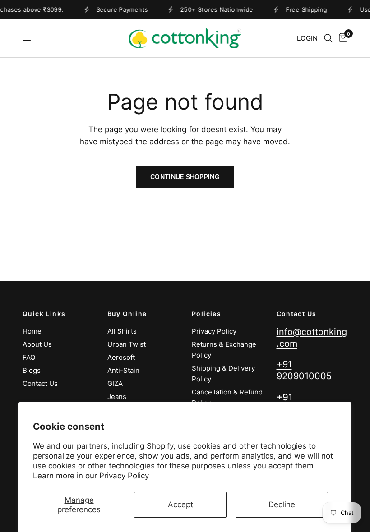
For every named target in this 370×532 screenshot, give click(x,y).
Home (32, 331)
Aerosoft (121, 357)
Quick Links (44, 314)
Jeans (116, 396)
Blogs (32, 370)
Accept (180, 504)
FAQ (29, 357)
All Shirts (122, 331)
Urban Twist (126, 344)
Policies (206, 314)
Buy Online (127, 314)
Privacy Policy (124, 475)
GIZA (115, 383)
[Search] (328, 38)
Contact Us (40, 383)
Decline (281, 504)
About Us (37, 344)
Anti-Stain (123, 370)
